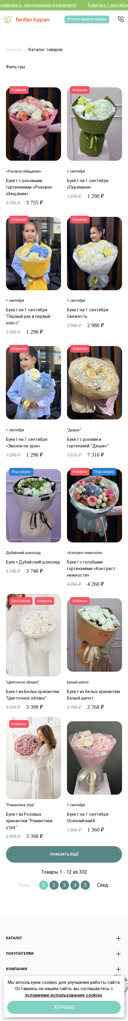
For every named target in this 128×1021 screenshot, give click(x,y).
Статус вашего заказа (87, 19)
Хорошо (64, 1007)
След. (103, 885)
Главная (14, 49)
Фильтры (15, 66)
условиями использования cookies (63, 995)
